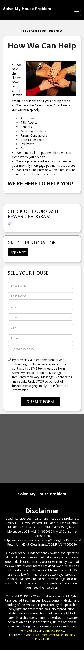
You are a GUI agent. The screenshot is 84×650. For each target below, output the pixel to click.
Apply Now (18, 252)
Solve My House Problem (27, 8)
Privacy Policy (54, 630)
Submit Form (40, 401)
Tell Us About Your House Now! (42, 30)
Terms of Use (28, 630)
